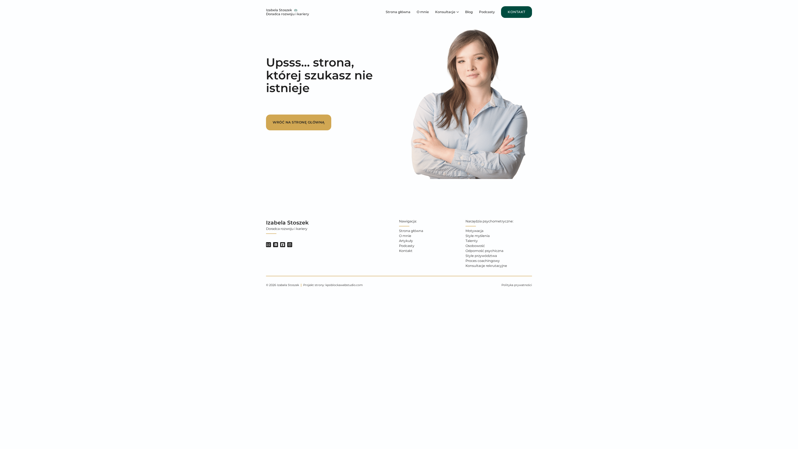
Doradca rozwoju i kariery (287, 14)
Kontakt (516, 12)
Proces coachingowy (483, 261)
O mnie (423, 12)
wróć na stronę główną (299, 122)
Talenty (472, 241)
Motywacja (474, 231)
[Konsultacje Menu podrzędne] (458, 12)
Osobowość (475, 246)
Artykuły (406, 241)
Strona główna (398, 12)
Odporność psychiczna (484, 251)
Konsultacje (445, 12)
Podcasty (487, 12)
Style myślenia (478, 236)
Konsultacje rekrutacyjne (486, 266)
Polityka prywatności (516, 285)
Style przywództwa (481, 256)
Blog (469, 12)
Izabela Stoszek (279, 10)
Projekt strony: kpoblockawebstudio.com (333, 285)
